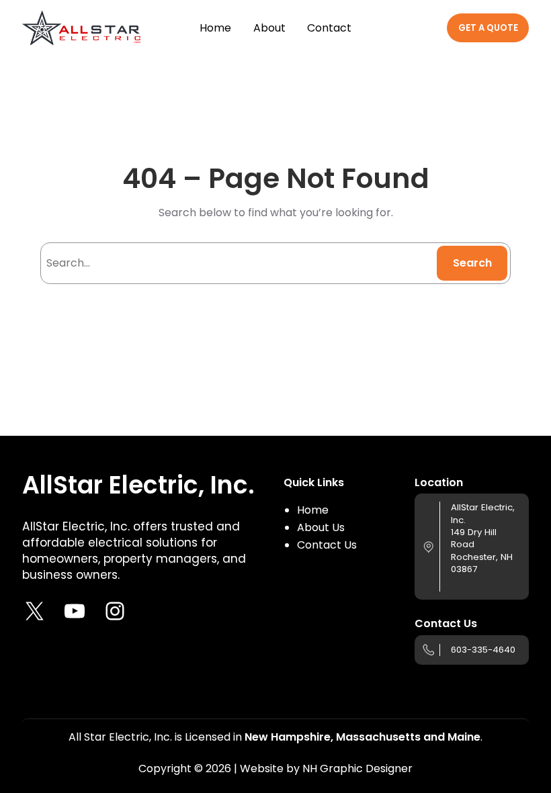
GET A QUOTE (488, 27)
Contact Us (327, 545)
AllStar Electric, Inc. (138, 485)
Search (472, 263)
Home (313, 510)
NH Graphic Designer (357, 768)
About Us (321, 527)
